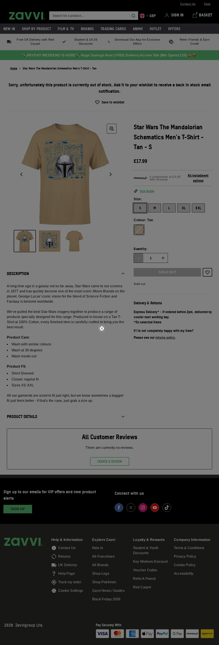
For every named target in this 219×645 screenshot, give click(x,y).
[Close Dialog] (101, 328)
